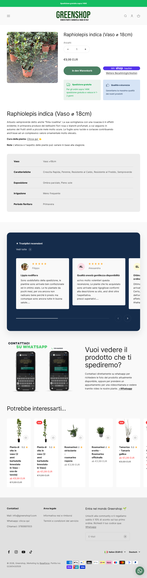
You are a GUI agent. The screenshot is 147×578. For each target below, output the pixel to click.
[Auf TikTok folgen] (31, 552)
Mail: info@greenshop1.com (22, 515)
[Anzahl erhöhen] (85, 49)
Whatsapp (90, 526)
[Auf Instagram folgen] (16, 552)
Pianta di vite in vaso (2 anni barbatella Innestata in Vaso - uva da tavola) (15, 461)
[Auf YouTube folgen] (23, 552)
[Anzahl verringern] (68, 49)
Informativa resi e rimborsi (57, 515)
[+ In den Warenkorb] (25, 437)
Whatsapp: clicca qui (18, 520)
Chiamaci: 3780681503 (19, 526)
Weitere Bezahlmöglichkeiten (121, 73)
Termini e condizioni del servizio (61, 520)
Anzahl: (67, 42)
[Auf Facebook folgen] (9, 552)
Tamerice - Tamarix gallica (124, 450)
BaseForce (45, 563)
